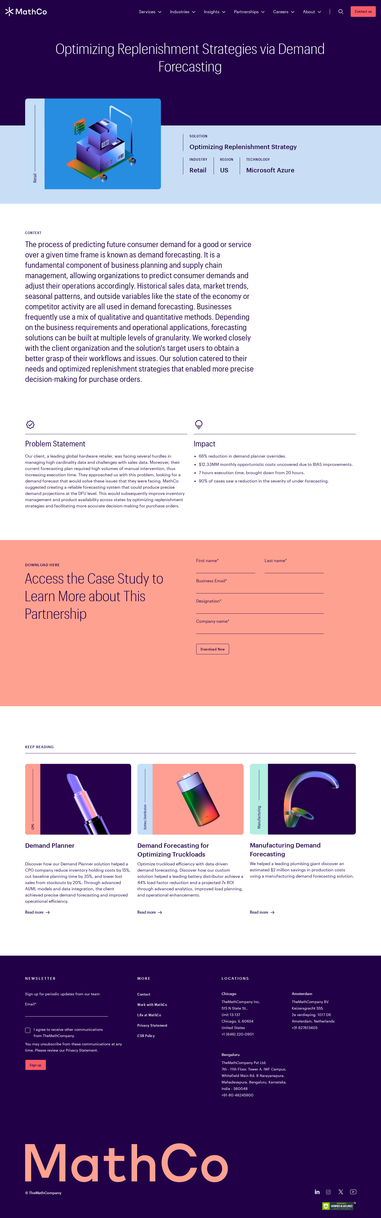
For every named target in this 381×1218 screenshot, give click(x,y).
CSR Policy (146, 1035)
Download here (42, 565)
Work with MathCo (152, 1004)
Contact (144, 994)
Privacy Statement (152, 1025)
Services (147, 11)
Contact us (363, 11)
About (309, 11)
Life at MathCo (149, 1015)
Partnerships (246, 11)
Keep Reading (39, 747)
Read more (34, 912)
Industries (179, 11)
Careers (280, 11)
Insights (212, 11)
